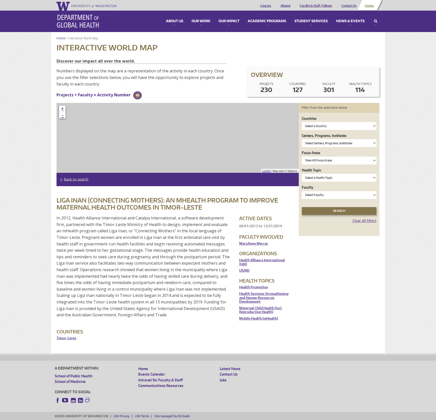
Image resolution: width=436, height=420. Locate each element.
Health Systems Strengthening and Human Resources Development (263, 297)
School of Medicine (70, 381)
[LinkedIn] (80, 400)
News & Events (350, 21)
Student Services (311, 21)
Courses (265, 5)
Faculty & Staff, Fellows (316, 5)
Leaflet (266, 171)
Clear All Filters (364, 220)
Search (375, 21)
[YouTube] (65, 400)
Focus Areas (311, 153)
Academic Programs (267, 21)
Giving (369, 5)
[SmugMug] (88, 401)
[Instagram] (73, 400)
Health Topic (311, 170)
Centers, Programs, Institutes (324, 135)
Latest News (230, 369)
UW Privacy (122, 416)
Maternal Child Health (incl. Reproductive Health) (260, 310)
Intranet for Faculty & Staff (160, 380)
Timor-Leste (66, 338)
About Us (174, 21)
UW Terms (142, 416)
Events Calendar (151, 374)
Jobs (223, 380)
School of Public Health (73, 376)
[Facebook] (58, 400)
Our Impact (229, 21)
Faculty (307, 187)
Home (61, 38)
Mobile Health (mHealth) (258, 318)
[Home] (78, 21)
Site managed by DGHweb (172, 416)
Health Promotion (253, 287)
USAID (244, 270)
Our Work (201, 21)
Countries (309, 118)
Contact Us (349, 5)
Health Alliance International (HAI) (262, 262)
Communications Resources (160, 385)
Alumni (285, 5)
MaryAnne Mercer (253, 243)
